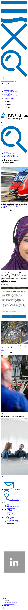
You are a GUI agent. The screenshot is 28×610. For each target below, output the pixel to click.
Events (8, 505)
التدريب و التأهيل (8, 92)
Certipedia (9, 518)
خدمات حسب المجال (9, 98)
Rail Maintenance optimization (11, 156)
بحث (2, 153)
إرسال (2, 166)
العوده (3, 87)
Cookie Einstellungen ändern (9, 311)
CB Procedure (10, 513)
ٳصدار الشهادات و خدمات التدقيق (12, 91)
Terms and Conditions (9, 604)
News (8, 504)
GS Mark (9, 512)
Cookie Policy (7, 605)
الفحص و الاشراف (8, 94)
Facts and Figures (11, 508)
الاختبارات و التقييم (8, 90)
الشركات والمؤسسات (9, 153)
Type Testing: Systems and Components (16, 516)
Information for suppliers (12, 520)
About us (6, 84)
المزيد (2, 350)
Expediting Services (11, 514)
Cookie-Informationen (11, 308)
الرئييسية (6, 152)
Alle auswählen (14, 316)
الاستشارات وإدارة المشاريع (11, 95)
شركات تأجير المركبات (9, 155)
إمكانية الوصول (10, 523)
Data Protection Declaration (10, 602)
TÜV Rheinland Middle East (13, 506)
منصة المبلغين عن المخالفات (14, 521)
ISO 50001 (9, 510)
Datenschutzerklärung (17, 306)
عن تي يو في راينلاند (8, 83)
